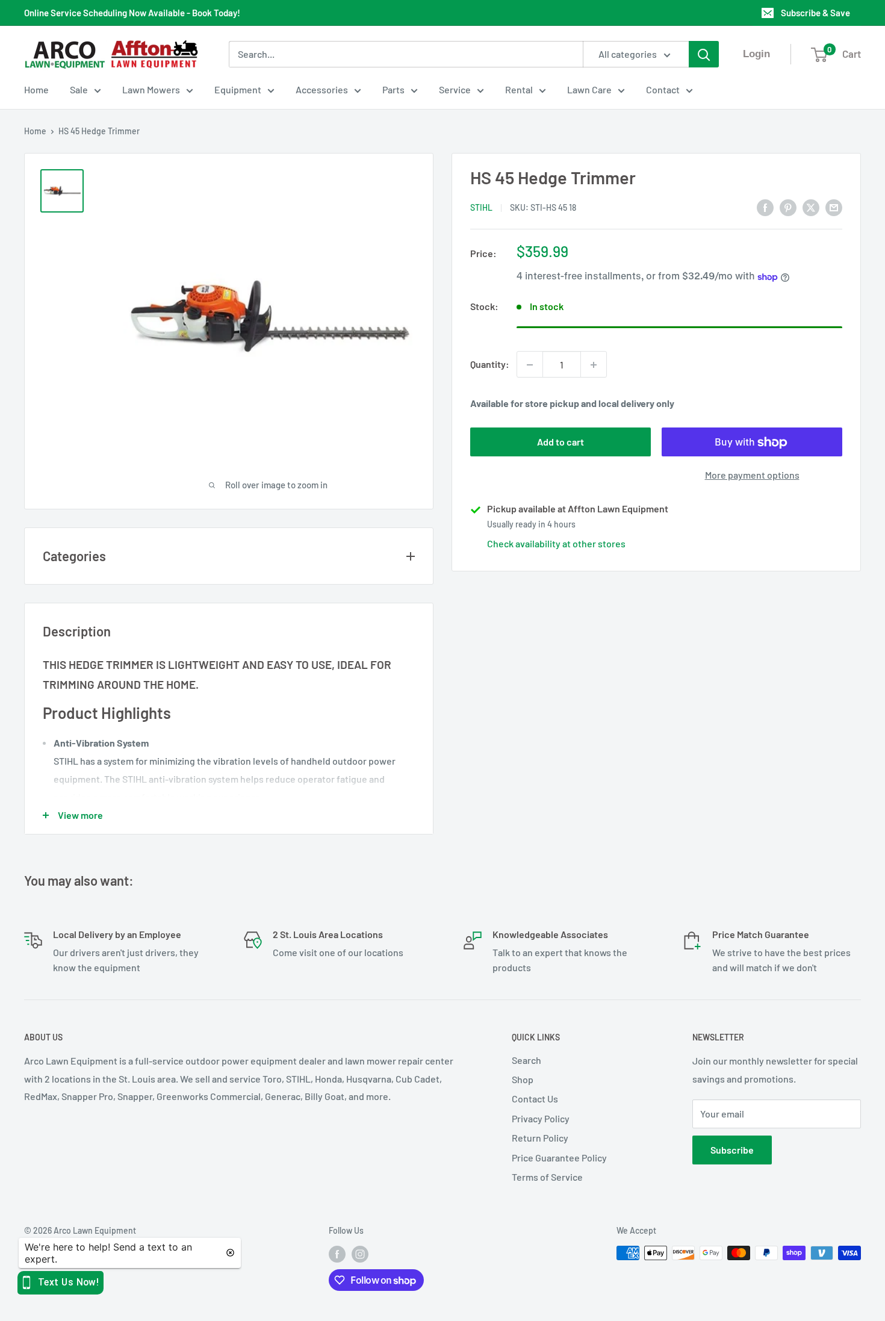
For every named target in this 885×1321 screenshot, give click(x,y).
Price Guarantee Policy (559, 1157)
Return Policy (540, 1137)
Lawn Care (589, 89)
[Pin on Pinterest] (788, 206)
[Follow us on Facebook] (337, 1254)
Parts (393, 89)
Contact (663, 89)
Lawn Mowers (151, 89)
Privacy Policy (541, 1118)
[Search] (704, 54)
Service (455, 89)
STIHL (481, 208)
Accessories (322, 89)
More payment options (752, 475)
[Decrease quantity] (529, 365)
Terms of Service (547, 1177)
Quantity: (489, 364)
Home (36, 89)
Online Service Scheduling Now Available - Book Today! (132, 12)
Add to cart (560, 442)
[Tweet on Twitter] (811, 206)
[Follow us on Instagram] (360, 1254)
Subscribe (732, 1149)
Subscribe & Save (815, 12)
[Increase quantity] (593, 365)
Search (526, 1060)
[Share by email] (833, 206)
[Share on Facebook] (765, 206)
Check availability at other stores (556, 544)
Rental (519, 89)
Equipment (237, 89)
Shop (522, 1079)
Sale (79, 89)
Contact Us (535, 1098)
